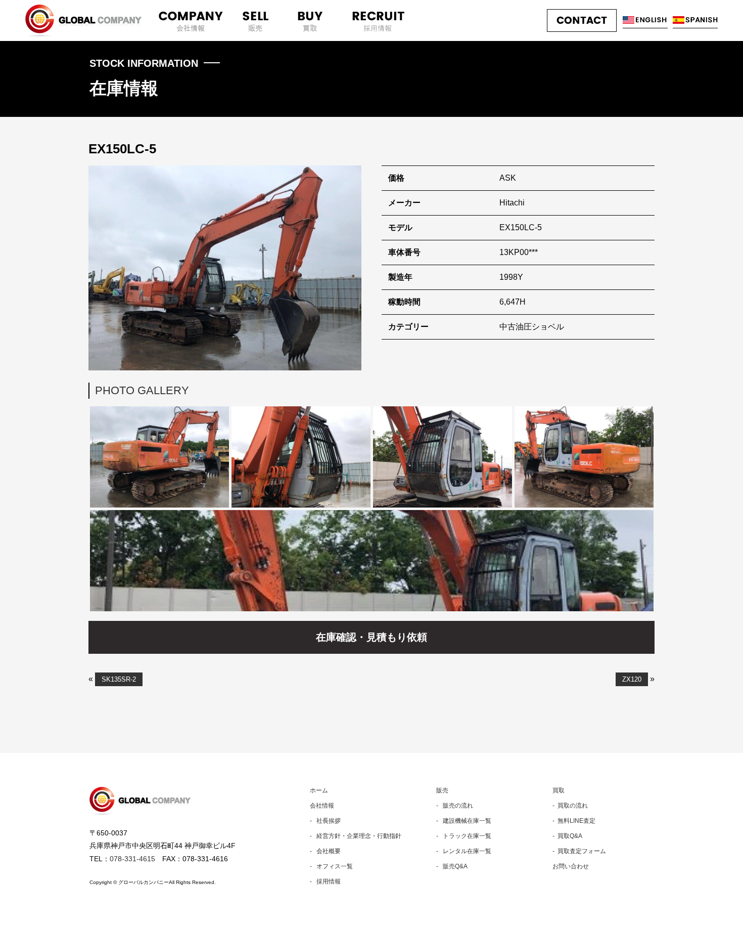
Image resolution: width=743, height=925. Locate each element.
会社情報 (322, 805)
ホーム (319, 790)
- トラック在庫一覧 (463, 835)
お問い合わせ (570, 866)
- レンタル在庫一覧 (463, 851)
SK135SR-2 (119, 679)
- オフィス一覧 (331, 866)
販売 (442, 790)
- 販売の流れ (454, 805)
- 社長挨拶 (325, 820)
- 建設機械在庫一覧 (463, 820)
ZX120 (631, 679)
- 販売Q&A (452, 866)
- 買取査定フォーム (579, 851)
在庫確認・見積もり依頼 (371, 637)
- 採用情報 (325, 881)
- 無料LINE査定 (573, 820)
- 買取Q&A (567, 835)
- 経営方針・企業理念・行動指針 (355, 835)
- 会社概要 (325, 851)
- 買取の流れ (570, 805)
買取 (558, 790)
